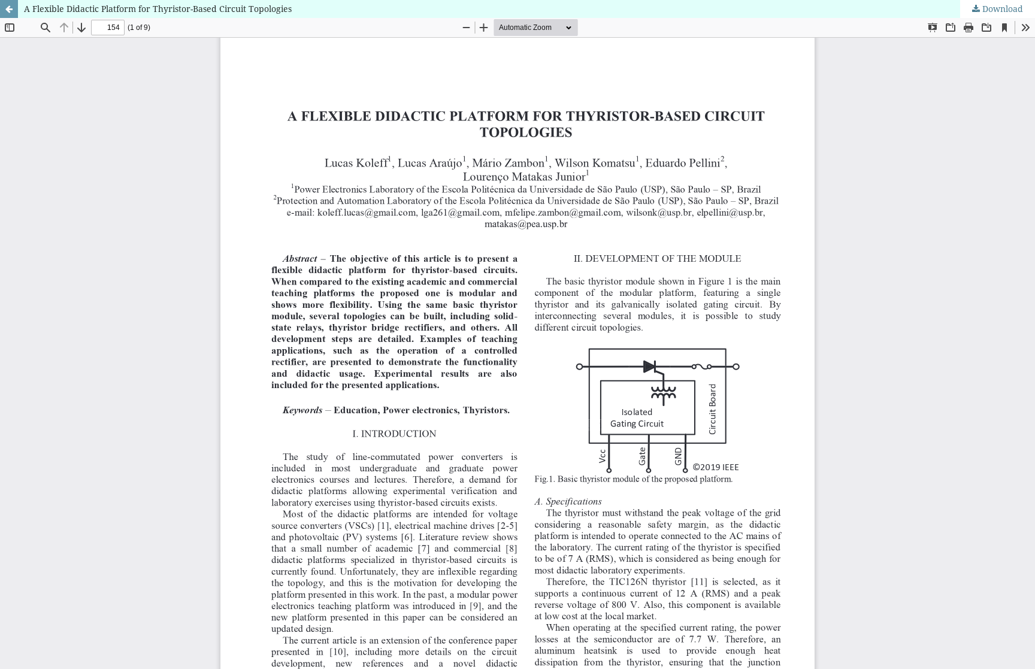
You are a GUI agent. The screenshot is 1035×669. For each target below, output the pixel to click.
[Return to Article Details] (9, 9)
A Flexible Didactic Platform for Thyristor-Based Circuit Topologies (158, 8)
